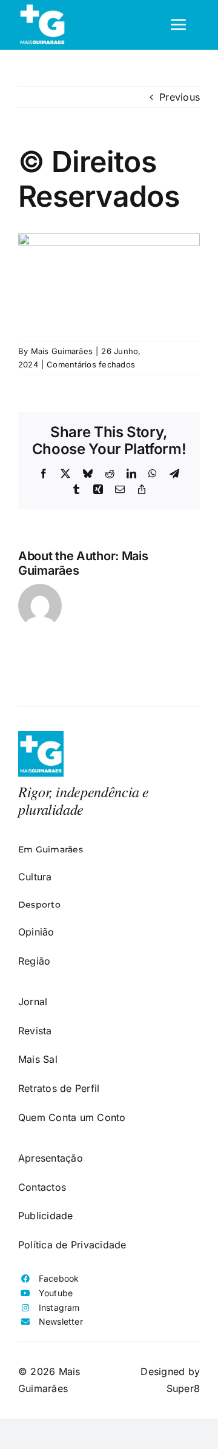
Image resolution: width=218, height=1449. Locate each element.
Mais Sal (38, 1059)
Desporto (39, 904)
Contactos (42, 1187)
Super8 (183, 1388)
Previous (179, 97)
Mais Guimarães (62, 351)
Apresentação (50, 1158)
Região (34, 961)
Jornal (32, 1002)
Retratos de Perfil (58, 1088)
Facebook (59, 1278)
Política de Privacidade (72, 1245)
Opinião (36, 932)
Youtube (56, 1293)
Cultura (35, 877)
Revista (35, 1031)
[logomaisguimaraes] (41, 736)
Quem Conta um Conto (72, 1117)
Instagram (59, 1307)
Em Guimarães (50, 849)
